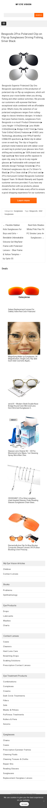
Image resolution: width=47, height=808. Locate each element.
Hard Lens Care (10, 651)
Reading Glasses (11, 768)
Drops (6, 611)
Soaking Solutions (11, 660)
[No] (43, 801)
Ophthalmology (10, 595)
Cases (6, 642)
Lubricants (8, 616)
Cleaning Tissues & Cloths (15, 759)
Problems (7, 590)
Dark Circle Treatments (14, 696)
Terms (34, 794)
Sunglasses (18, 211)
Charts (6, 625)
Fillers (6, 700)
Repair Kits (8, 764)
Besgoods (33, 211)
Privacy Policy (25, 794)
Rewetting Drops (11, 656)
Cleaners (7, 646)
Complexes (8, 686)
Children (7, 569)
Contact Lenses (10, 574)
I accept (24, 804)
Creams (7, 691)
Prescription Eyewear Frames (17, 750)
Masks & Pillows (11, 710)
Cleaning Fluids (10, 754)
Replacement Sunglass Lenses (17, 778)
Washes (7, 621)
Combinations (9, 682)
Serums (6, 724)
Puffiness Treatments (13, 714)
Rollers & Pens (10, 719)
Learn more (23, 200)
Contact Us (15, 794)
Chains (6, 740)
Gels (5, 705)
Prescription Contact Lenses (17, 665)
